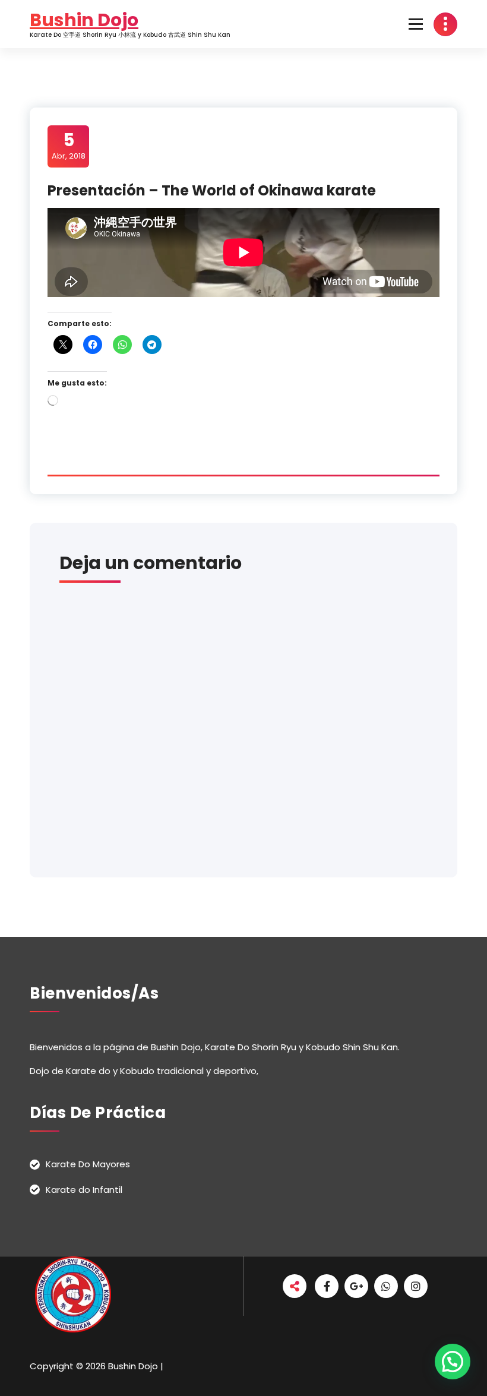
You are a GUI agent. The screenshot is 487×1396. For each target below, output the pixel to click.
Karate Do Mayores (88, 1164)
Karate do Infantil (84, 1189)
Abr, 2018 (69, 146)
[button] (452, 1361)
